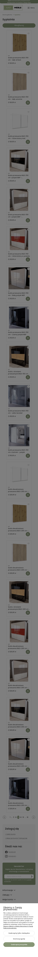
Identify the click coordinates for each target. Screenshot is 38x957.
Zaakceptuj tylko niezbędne (19, 933)
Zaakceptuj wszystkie (19, 945)
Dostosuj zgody (19, 939)
